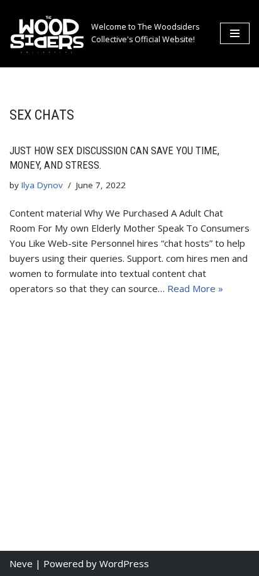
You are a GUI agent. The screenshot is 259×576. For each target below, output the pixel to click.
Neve (21, 563)
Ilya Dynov (42, 185)
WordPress (124, 563)
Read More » (195, 288)
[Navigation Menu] (235, 33)
